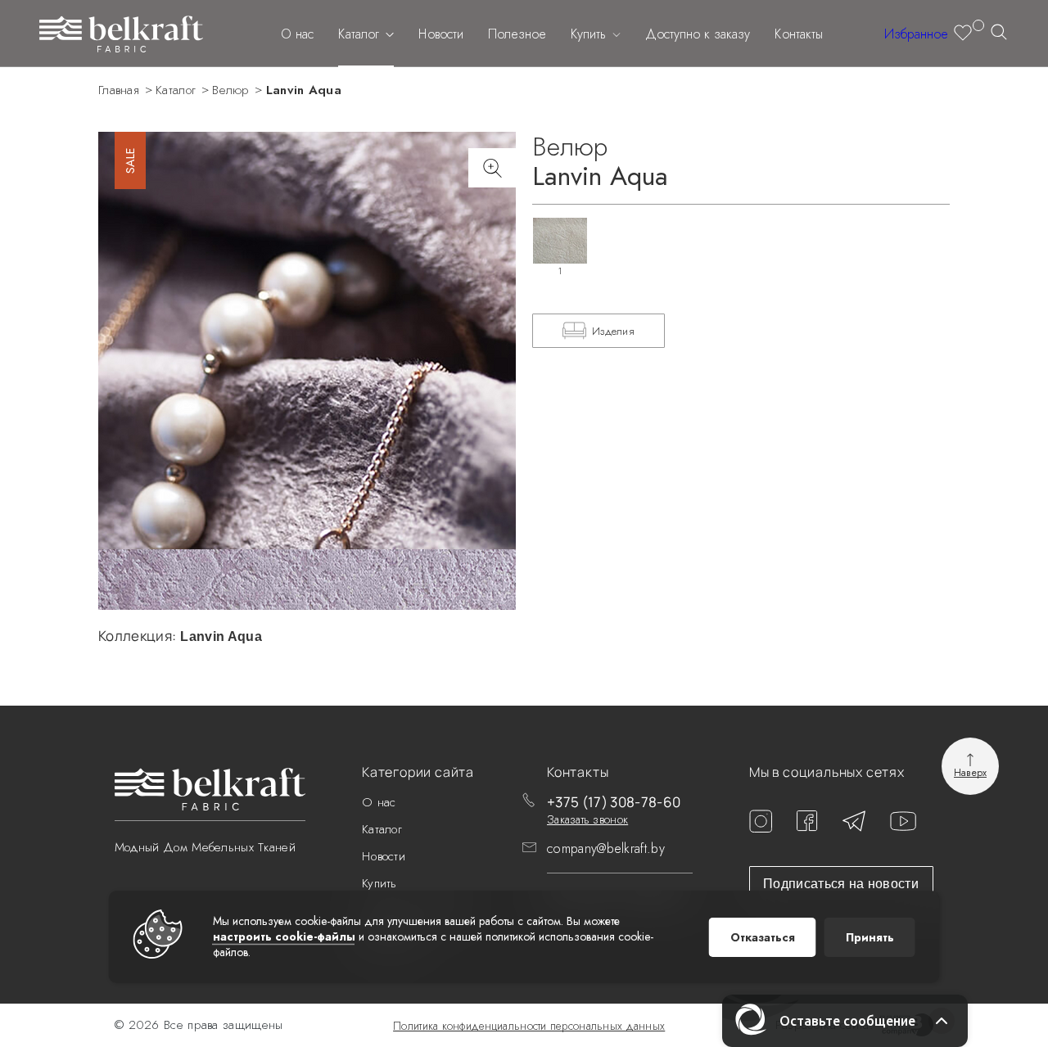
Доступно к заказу (697, 34)
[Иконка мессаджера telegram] (853, 827)
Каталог (360, 34)
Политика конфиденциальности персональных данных (529, 1026)
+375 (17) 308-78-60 (613, 801)
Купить (590, 34)
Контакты (799, 34)
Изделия (613, 331)
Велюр (231, 90)
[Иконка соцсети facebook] (807, 827)
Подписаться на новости (841, 884)
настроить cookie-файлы (284, 936)
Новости (440, 34)
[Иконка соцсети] (903, 826)
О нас (297, 34)
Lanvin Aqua (303, 90)
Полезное (517, 34)
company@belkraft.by (606, 848)
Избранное (916, 34)
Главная (118, 90)
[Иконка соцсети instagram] (760, 828)
